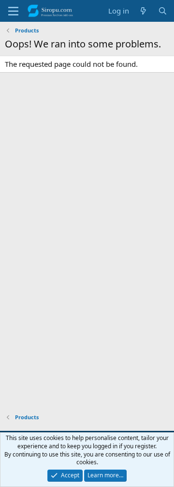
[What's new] (143, 11)
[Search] (162, 11)
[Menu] (13, 11)
